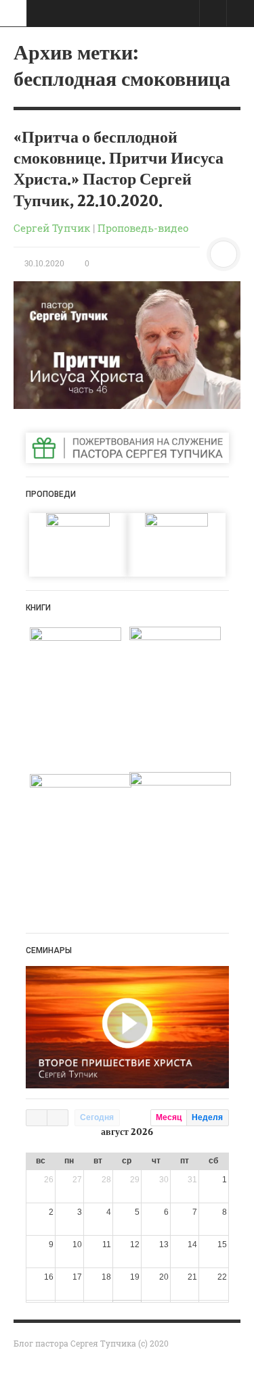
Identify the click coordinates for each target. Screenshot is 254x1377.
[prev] (36, 1117)
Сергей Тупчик (52, 228)
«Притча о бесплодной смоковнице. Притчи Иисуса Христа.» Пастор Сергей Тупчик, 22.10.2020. (119, 169)
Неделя (207, 1117)
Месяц (169, 1117)
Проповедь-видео (143, 228)
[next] (57, 1117)
